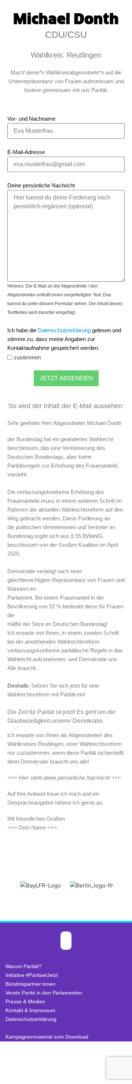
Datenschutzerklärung (64, 330)
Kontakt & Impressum (30, 1010)
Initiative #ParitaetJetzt (32, 975)
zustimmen (27, 357)
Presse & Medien (25, 1001)
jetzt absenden (66, 378)
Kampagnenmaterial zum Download (47, 1037)
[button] (7, 885)
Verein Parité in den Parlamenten (44, 993)
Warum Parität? (23, 966)
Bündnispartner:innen (30, 984)
